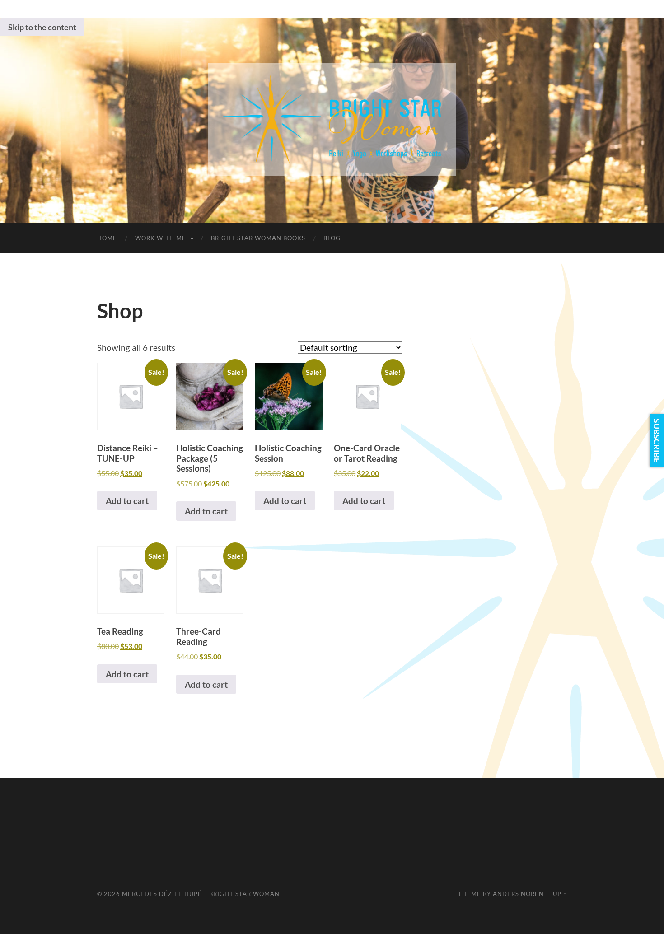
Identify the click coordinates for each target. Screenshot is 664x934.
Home (107, 238)
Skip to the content (42, 27)
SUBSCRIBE (657, 440)
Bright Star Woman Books (258, 238)
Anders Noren (518, 893)
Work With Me (160, 238)
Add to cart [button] (127, 500)
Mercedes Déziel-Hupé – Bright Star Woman (201, 893)
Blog (332, 238)
